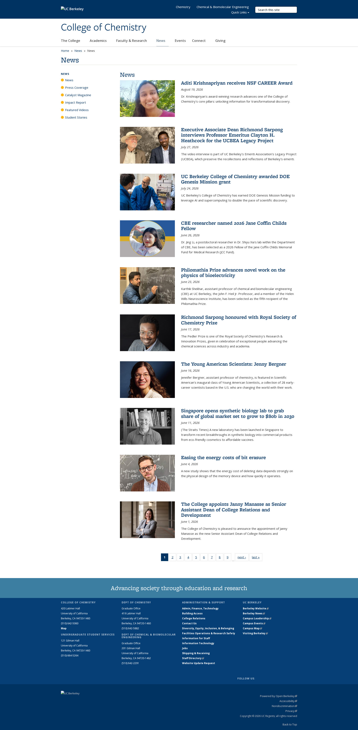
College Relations (193, 618)
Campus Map (252, 628)
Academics (99, 40)
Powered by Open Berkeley (278, 696)
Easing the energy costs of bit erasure (223, 457)
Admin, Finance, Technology (200, 608)
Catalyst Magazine (78, 95)
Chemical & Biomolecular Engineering (223, 7)
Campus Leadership (257, 618)
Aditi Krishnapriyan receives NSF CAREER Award (237, 83)
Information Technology (198, 643)
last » (257, 557)
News (161, 40)
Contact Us (189, 623)
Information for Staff (196, 638)
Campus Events (254, 623)
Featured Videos (77, 110)
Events (180, 40)
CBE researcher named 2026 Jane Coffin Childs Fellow (234, 226)
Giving (220, 40)
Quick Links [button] (239, 12)
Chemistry (183, 7)
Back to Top (290, 724)
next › (243, 557)
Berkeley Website (256, 608)
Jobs (185, 648)
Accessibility (288, 701)
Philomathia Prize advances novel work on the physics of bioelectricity (233, 272)
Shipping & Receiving (196, 653)
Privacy (291, 711)
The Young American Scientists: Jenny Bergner (233, 364)
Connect (199, 40)
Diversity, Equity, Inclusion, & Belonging (208, 628)
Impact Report (75, 102)
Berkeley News (254, 613)
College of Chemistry (103, 27)
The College (71, 40)
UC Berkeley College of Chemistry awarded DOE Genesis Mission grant (235, 179)
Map (64, 628)
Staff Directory (193, 658)
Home (65, 51)
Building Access (192, 613)
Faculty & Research (132, 40)
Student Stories (76, 117)
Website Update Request (198, 663)
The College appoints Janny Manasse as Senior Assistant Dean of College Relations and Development (233, 509)
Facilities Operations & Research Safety (208, 633)
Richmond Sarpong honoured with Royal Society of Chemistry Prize (238, 320)
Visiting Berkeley (255, 633)
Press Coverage (76, 87)
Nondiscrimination (284, 706)
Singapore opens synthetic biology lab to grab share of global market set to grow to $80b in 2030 (237, 413)
